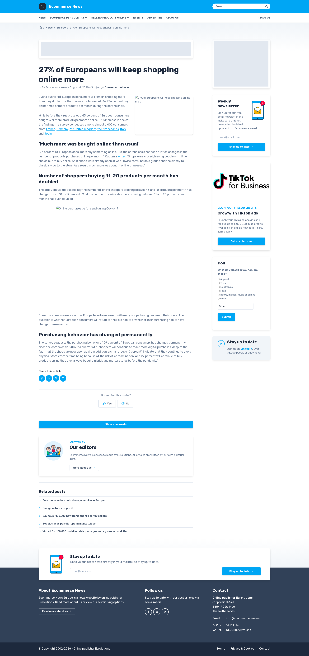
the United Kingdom (83, 129)
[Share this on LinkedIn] (49, 378)
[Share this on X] (56, 378)
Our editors (83, 447)
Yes (109, 403)
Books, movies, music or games (237, 294)
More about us (82, 467)
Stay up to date (239, 146)
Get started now (241, 241)
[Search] (266, 6)
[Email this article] (63, 378)
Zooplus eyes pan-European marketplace (69, 523)
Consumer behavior (117, 87)
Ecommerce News (66, 6)
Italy (123, 129)
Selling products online (108, 17)
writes (121, 156)
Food (223, 290)
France (50, 129)
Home (221, 648)
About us (172, 17)
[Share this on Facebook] (42, 378)
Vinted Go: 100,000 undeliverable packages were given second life (84, 531)
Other (223, 298)
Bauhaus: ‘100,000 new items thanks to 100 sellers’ (74, 515)
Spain (48, 133)
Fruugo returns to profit (57, 508)
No (127, 403)
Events (138, 17)
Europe (61, 27)
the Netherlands (108, 129)
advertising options (111, 602)
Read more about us (55, 611)
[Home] (42, 27)
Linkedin (246, 348)
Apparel (224, 279)
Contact (264, 648)
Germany (62, 129)
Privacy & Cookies (242, 648)
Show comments (116, 424)
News (42, 17)
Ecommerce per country (67, 17)
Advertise (154, 17)
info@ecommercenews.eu (243, 618)
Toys (223, 283)
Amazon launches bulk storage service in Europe (73, 500)
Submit (226, 316)
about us (76, 602)
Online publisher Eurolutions (92, 648)
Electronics (226, 287)
